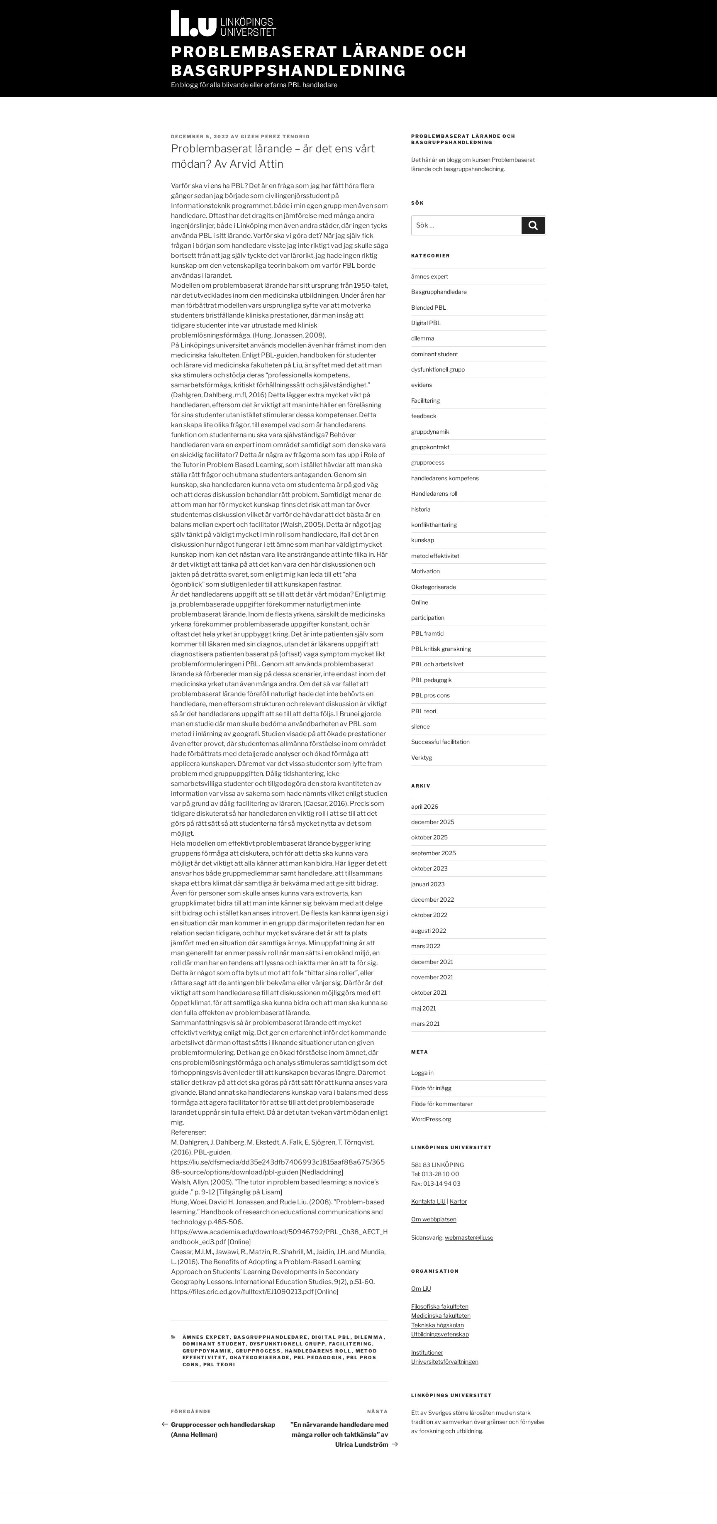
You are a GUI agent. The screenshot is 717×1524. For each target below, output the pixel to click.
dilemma (369, 1337)
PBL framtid (427, 633)
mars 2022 (425, 945)
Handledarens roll (318, 1351)
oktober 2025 (429, 837)
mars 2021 (425, 1023)
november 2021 (432, 977)
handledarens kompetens (445, 478)
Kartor (458, 1201)
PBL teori (219, 1364)
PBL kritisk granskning (441, 648)
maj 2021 (423, 1008)
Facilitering (350, 1344)
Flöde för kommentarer (442, 1103)
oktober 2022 (429, 914)
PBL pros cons (430, 695)
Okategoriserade (260, 1357)
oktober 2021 (429, 992)
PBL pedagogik (318, 1357)
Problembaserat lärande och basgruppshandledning (319, 61)
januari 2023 (428, 884)
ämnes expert (206, 1337)
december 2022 (432, 899)
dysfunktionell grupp (287, 1344)
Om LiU (421, 1288)
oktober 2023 (429, 868)
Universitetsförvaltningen (444, 1361)
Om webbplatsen (433, 1219)
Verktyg (421, 757)
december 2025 (432, 821)
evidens (421, 384)
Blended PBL (428, 307)
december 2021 (432, 961)
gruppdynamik (207, 1351)
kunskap (422, 539)
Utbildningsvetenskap (440, 1334)
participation (427, 617)
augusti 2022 (428, 930)
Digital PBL (331, 1337)
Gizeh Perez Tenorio (275, 136)
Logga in (422, 1072)
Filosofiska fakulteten (439, 1306)
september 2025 (433, 852)
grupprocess (258, 1351)
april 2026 (424, 806)
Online (419, 602)
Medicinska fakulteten (441, 1315)
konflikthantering (434, 524)
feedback (424, 415)
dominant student (214, 1344)
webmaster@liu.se (469, 1237)
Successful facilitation (440, 741)
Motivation (425, 571)
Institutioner (427, 1352)
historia (421, 509)
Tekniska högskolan (437, 1324)
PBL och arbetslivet (437, 664)
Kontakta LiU (428, 1201)
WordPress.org (431, 1119)
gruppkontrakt (430, 446)
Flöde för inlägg (431, 1087)
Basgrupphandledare (271, 1337)
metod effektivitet (435, 555)
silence (420, 726)
